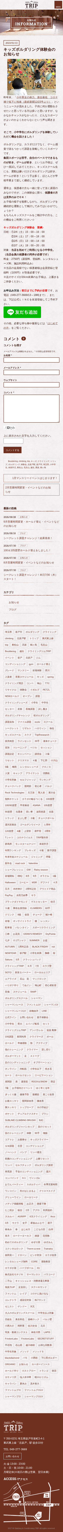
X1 (38, 1268)
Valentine (33, 863)
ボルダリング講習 (44, 1165)
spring (50, 677)
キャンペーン (24, 754)
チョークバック (13, 786)
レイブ (23, 1293)
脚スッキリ (10, 1107)
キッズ (34, 461)
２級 (47, 754)
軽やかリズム (41, 1377)
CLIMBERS (36, 908)
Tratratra (48, 1248)
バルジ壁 (47, 1319)
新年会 (8, 863)
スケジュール (20, 991)
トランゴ (43, 1370)
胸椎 (47, 953)
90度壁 (8, 811)
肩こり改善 (48, 1094)
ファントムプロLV (33, 1390)
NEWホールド (12, 696)
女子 (24, 1223)
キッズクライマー (39, 1139)
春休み (8, 1229)
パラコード (49, 1274)
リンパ (8, 1165)
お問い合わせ (26, 1017)
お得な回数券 (45, 1345)
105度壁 (48, 805)
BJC (41, 1120)
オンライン (10, 1069)
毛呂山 (27, 467)
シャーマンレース (14, 1004)
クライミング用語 (14, 683)
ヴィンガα (34, 1178)
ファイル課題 (24, 722)
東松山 (20, 467)
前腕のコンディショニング (18, 1158)
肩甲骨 (37, 831)
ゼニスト (9, 1306)
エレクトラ (10, 1300)
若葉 (20, 709)
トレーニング (20, 747)
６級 (41, 850)
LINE (44, 1011)
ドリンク (9, 914)
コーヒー (23, 882)
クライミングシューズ (16, 702)
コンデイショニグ (35, 1146)
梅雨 (14, 767)
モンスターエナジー (25, 844)
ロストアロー (29, 1370)
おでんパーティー (14, 1184)
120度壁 (9, 831)
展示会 (51, 792)
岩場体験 (37, 670)
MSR (34, 882)
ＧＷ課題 (9, 1146)
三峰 (7, 934)
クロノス (46, 767)
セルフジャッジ (28, 779)
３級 (32, 818)
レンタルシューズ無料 (16, 1261)
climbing (22, 461)
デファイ (44, 882)
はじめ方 (25, 1229)
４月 (55, 882)
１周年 (47, 824)
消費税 (46, 773)
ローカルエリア (42, 972)
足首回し (22, 1287)
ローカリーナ (31, 1197)
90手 (37, 1133)
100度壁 (50, 799)
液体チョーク (50, 741)
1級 (54, 876)
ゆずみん (48, 1242)
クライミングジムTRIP (39, 651)
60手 (47, 908)
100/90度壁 (11, 805)
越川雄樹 (30, 1345)
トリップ (34, 638)
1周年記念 (23, 946)
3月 (7, 1223)
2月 (27, 1210)
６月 (29, 966)
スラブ (27, 734)
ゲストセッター (39, 901)
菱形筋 (24, 1081)
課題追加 (9, 722)
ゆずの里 (35, 1242)
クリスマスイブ (47, 1191)
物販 (45, 1133)
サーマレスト (33, 1274)
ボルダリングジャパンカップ (19, 1126)
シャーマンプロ (13, 1396)
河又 (32, 1306)
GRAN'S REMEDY (32, 934)
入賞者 (8, 677)
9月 (35, 876)
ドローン (22, 1255)
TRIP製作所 (42, 837)
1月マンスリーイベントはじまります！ (35, 478)
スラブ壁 (47, 966)
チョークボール (46, 818)
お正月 (30, 1203)
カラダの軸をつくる (32, 799)
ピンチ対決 (36, 1255)
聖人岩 (41, 792)
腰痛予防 (24, 1094)
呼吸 (48, 857)
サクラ (15, 1223)
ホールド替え (43, 664)
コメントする (12, 450)
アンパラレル (36, 1030)
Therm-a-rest (33, 1248)
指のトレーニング (14, 1049)
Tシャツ (9, 837)
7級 (7, 1088)
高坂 (37, 467)
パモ (25, 1358)
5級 (7, 767)
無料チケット (12, 799)
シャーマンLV (51, 1004)
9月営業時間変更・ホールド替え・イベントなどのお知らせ (31, 523)
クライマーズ (36, 1036)
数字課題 (51, 850)
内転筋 (23, 1069)
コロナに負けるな (39, 1293)
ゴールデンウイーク (30, 824)
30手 (37, 741)
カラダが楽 (10, 1268)
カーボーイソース (41, 1364)
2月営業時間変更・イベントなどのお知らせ (28, 489)
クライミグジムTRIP (15, 1030)
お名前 (8, 355)
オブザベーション (42, 1062)
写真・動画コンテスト (16, 1332)
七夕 (7, 940)
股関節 (27, 786)
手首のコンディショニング (28, 1171)
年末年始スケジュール (16, 857)
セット (46, 1023)
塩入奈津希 (25, 1377)
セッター (9, 709)
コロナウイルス (25, 837)
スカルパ (9, 1216)
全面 (51, 811)
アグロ (36, 1210)
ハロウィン (40, 728)
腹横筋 (35, 1094)
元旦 (43, 1325)
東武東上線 (47, 638)
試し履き (42, 709)
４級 (34, 760)
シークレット (12, 728)
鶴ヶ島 (43, 467)
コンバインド (12, 1178)
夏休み (23, 1383)
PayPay (9, 895)
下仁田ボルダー (49, 1358)
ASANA (36, 805)
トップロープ (26, 1107)
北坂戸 (29, 657)
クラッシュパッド (32, 959)
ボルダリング (14, 464)
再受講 (8, 1171)
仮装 (27, 914)
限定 (53, 1081)
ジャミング (36, 857)
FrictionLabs (27, 1338)
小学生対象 (10, 779)
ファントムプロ (13, 1390)
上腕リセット (42, 1158)
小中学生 (9, 1023)
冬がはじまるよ (28, 1191)
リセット (9, 760)
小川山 (54, 760)
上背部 (27, 831)
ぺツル (33, 747)
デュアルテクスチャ (28, 1113)
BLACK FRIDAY (40, 946)
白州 (51, 1229)
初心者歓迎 (50, 985)
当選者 (19, 811)
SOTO (8, 972)
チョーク (37, 914)
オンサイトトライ (22, 921)
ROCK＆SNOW (39, 1081)
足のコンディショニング (17, 1062)
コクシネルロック (14, 1248)
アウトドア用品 (47, 889)
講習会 (38, 754)
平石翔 (8, 1345)
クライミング (43, 461)
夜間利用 (21, 1036)
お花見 (16, 934)
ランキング (45, 779)
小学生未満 (35, 953)
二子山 (8, 1281)
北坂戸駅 (31, 464)
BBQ (20, 876)
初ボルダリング (41, 715)
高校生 (8, 1319)
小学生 (34, 702)
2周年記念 (31, 889)
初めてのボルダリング (16, 1242)
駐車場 (8, 927)
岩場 (7, 921)
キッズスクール (13, 734)
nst (53, 946)
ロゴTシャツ (19, 940)
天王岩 (31, 792)
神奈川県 (35, 1332)
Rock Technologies (14, 792)
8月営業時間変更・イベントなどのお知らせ (29, 562)
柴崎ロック (33, 1319)
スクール (48, 722)
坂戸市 (39, 464)
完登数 (46, 1235)
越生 (32, 467)
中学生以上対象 (46, 1313)
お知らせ (24, 517)
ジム (38, 657)
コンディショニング (15, 664)
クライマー (32, 1049)
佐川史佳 (32, 1325)
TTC (47, 683)
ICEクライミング (38, 1216)
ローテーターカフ (22, 1235)
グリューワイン (13, 1197)
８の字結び (42, 1107)
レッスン (45, 921)
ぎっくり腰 (10, 1094)
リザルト (26, 728)
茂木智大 (34, 1383)
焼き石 (48, 1069)
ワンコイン (10, 1191)
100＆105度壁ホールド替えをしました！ (27, 550)
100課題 (9, 1036)
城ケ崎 (48, 914)
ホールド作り (12, 1370)
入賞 (7, 773)
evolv (37, 722)
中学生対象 (10, 1351)
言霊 (20, 1146)
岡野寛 (21, 1325)
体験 (29, 1133)
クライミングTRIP (14, 966)
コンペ (30, 683)
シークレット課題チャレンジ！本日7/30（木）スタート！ (31, 576)
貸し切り (46, 1049)
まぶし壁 (22, 818)
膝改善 (40, 1101)
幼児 (53, 901)
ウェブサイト (10, 380)
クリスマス (23, 760)
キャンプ (17, 773)
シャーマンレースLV (15, 1011)
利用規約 (47, 1210)
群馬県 (8, 844)
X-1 (24, 1178)
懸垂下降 (41, 1203)
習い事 (29, 811)
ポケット (9, 1113)
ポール (50, 1036)
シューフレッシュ (14, 869)
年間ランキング (13, 850)
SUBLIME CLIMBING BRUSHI (20, 1120)
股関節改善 (27, 1101)
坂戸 (20, 657)
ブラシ (45, 1113)
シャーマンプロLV (33, 1396)
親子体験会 (42, 1017)
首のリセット (45, 1126)
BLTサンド (40, 1300)
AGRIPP (22, 1216)
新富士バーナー (23, 972)
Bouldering (13, 461)
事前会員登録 (20, 908)
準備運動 (22, 1043)
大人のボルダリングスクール (19, 1313)
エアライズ (10, 979)
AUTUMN (10, 946)
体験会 (24, 464)
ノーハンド (10, 1152)
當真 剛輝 (51, 1030)
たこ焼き (9, 1210)
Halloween (10, 882)
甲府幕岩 (24, 805)
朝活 (54, 1370)
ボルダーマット (13, 1056)
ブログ (23, 533)
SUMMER (34, 940)
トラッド (9, 818)
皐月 (7, 1235)
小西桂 (34, 1358)
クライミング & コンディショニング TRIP (31, 5)
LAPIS (47, 1332)
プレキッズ (30, 850)
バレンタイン (22, 927)
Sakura (8, 959)
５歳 (7, 908)
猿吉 (20, 1210)
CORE (34, 1261)
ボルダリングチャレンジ (17, 715)
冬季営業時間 (50, 1184)
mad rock (20, 863)
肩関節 (8, 1081)
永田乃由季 (22, 895)
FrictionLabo (11, 1338)
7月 (37, 966)
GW (29, 869)
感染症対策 (25, 1300)
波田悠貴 (40, 811)
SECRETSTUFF (45, 1338)
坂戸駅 (23, 953)
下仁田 (44, 760)
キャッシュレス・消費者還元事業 (32, 1281)
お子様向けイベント (22, 1088)
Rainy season (41, 869)
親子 (50, 1223)
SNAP (33, 991)
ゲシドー (22, 1306)
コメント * (9, 392)
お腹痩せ (22, 1139)
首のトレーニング (14, 1133)
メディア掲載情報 (14, 1203)
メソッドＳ (38, 1351)
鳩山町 (38, 985)
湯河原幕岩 (10, 824)
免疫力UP (10, 1287)
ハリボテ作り (12, 985)
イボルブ (34, 689)
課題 (37, 696)
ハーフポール (26, 1268)
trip (28, 461)
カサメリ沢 (10, 1377)
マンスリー (23, 670)
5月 (17, 959)
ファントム (10, 1293)
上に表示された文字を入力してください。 (28, 435)
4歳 (19, 831)
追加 (7, 747)
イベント (9, 657)
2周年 (48, 831)
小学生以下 (36, 1069)
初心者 (38, 786)
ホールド (9, 1043)
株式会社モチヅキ (14, 1274)
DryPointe (51, 934)
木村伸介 (17, 889)
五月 (7, 889)
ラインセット (24, 741)
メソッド (24, 1351)
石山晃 (18, 1345)
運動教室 (45, 1261)
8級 (19, 914)
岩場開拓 (9, 876)
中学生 (45, 702)
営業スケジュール (24, 677)
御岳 (52, 728)
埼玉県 (46, 464)
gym (31, 664)
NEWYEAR (10, 953)
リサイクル (10, 689)
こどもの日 (39, 1229)
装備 (7, 991)
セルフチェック (23, 1165)
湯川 (48, 1171)
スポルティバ (33, 1184)
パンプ (23, 1152)
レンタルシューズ (29, 767)
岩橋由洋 (33, 1011)
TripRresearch (42, 734)
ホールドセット (23, 1075)
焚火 (20, 1023)
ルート (8, 1075)
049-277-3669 (18, 1449)
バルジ (48, 786)
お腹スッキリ (12, 1101)
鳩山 (39, 683)
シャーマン (36, 998)
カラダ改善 (50, 1255)
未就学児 (12, 467)
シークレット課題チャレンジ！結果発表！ (28, 538)
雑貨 (37, 1235)
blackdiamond (12, 1358)
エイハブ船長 (32, 1023)
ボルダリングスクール (16, 998)
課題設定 (9, 754)
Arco (52, 1216)
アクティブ (41, 1043)
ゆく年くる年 (43, 1088)
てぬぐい (26, 985)
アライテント (32, 773)
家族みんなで (37, 1223)
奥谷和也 (19, 1319)
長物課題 (30, 709)
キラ (33, 895)
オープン (27, 696)
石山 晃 (24, 979)
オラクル (44, 876)
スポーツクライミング (43, 927)
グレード (9, 670)
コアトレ (9, 1139)
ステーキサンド (39, 1287)
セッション (46, 747)
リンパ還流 (36, 1152)
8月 (27, 876)
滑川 (47, 670)
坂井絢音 (9, 741)
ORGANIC (10, 1364)
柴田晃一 (9, 1255)
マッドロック (39, 979)
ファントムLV (34, 1004)
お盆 (45, 940)
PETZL (46, 689)
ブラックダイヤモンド (16, 901)
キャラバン (10, 1383)
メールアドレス (12, 367)
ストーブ (34, 1056)
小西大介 (9, 1325)
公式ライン (10, 1017)
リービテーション (44, 1075)
